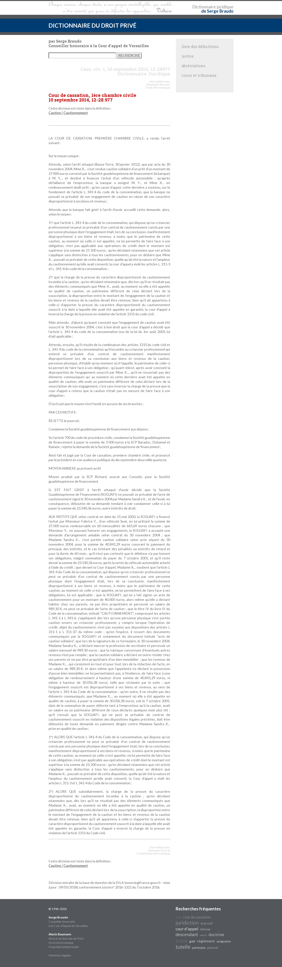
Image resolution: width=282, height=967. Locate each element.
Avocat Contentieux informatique (153, 851)
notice (188, 56)
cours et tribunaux (199, 75)
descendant (187, 934)
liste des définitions (200, 46)
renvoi (203, 935)
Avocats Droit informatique (157, 86)
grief (192, 941)
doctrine (216, 934)
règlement (206, 941)
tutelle (183, 947)
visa (178, 917)
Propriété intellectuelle (64, 947)
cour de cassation (197, 917)
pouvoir (213, 948)
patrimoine (198, 947)
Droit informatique (61, 942)
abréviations (193, 65)
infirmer (205, 929)
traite (182, 940)
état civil (206, 923)
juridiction (187, 923)
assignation (224, 941)
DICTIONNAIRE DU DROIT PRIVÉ (92, 25)
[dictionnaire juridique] (110, 7)
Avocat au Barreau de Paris (66, 938)
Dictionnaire (204, 6)
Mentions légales (60, 955)
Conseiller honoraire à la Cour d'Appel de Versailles (68, 921)
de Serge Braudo (217, 11)
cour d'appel (187, 928)
